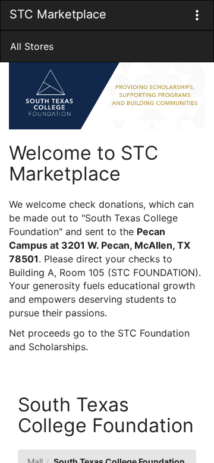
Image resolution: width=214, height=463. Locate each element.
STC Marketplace (58, 14)
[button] (197, 15)
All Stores (32, 46)
